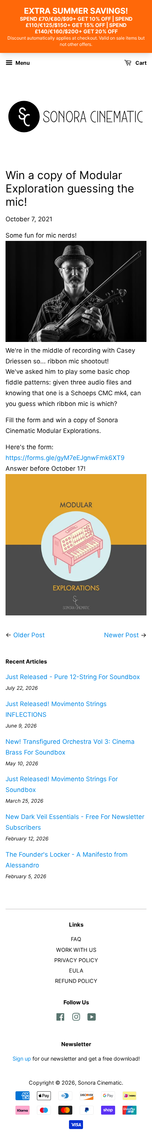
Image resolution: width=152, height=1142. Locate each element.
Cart (140, 63)
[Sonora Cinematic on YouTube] (91, 1018)
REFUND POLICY (76, 981)
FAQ (76, 939)
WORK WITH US (76, 950)
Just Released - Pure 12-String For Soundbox (73, 677)
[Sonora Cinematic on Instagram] (76, 1018)
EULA (76, 970)
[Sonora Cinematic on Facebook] (60, 1018)
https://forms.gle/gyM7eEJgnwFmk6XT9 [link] (65, 457)
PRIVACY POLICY (76, 960)
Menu (22, 63)
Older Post (29, 635)
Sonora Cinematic (100, 1082)
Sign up (22, 1058)
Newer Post (121, 635)
